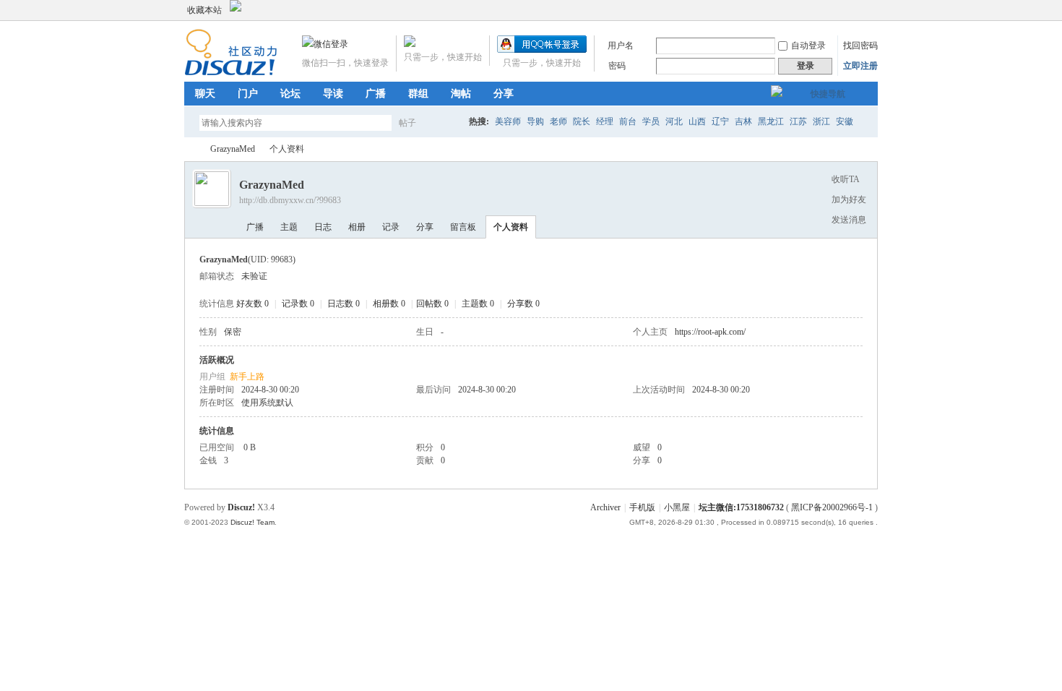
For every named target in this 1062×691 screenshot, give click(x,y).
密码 (617, 66)
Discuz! (241, 507)
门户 (248, 93)
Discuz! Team (252, 522)
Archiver (605, 507)
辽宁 (720, 121)
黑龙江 (771, 121)
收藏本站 (204, 10)
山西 (697, 121)
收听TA (846, 179)
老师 (558, 121)
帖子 (407, 123)
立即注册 (860, 66)
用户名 (621, 45)
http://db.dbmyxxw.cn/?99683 (290, 200)
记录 (391, 227)
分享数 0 (523, 304)
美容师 (508, 121)
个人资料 (510, 227)
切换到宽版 (869, 10)
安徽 (844, 121)
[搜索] (449, 122)
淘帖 (461, 93)
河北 (674, 121)
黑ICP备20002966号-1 (832, 507)
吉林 (743, 121)
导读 (333, 93)
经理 (604, 121)
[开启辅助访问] (857, 10)
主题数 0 (478, 304)
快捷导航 (828, 94)
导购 (535, 121)
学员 (651, 121)
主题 (289, 227)
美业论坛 (190, 149)
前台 (627, 121)
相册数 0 (389, 304)
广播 (376, 93)
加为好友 (849, 199)
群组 (418, 93)
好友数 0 (252, 304)
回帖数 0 (432, 304)
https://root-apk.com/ (710, 332)
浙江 (821, 121)
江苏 (798, 121)
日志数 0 (343, 304)
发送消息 (849, 220)
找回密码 (860, 45)
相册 (357, 227)
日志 (323, 227)
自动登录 (808, 45)
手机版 (642, 507)
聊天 (205, 93)
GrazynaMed (232, 149)
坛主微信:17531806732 (741, 507)
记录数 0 (298, 304)
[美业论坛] (230, 73)
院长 (581, 121)
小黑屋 (677, 507)
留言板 (463, 227)
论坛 (290, 93)
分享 (503, 93)
